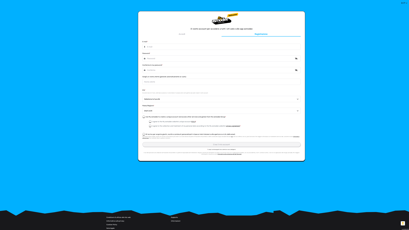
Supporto (174, 217)
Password (146, 53)
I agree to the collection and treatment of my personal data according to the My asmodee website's (196, 126)
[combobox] (221, 99)
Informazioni (175, 221)
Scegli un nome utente (164, 77)
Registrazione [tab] (261, 34)
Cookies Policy (111, 225)
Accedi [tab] (182, 34)
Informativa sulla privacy (115, 221)
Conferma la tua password (152, 65)
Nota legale (110, 228)
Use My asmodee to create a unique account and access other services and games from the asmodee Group (185, 117)
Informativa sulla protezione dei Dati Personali (229, 154)
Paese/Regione (148, 106)
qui (232, 136)
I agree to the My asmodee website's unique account (173, 122)
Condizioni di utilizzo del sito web (118, 217)
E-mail (144, 42)
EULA (193, 122)
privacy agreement (233, 126)
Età (143, 90)
